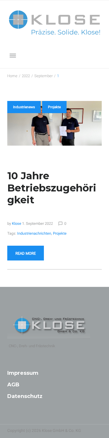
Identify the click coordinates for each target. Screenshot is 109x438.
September (43, 76)
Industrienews (24, 107)
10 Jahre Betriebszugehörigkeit (51, 188)
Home (12, 76)
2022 (26, 76)
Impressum (22, 373)
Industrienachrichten (34, 233)
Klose (16, 223)
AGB (13, 384)
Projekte (54, 107)
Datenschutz (24, 396)
